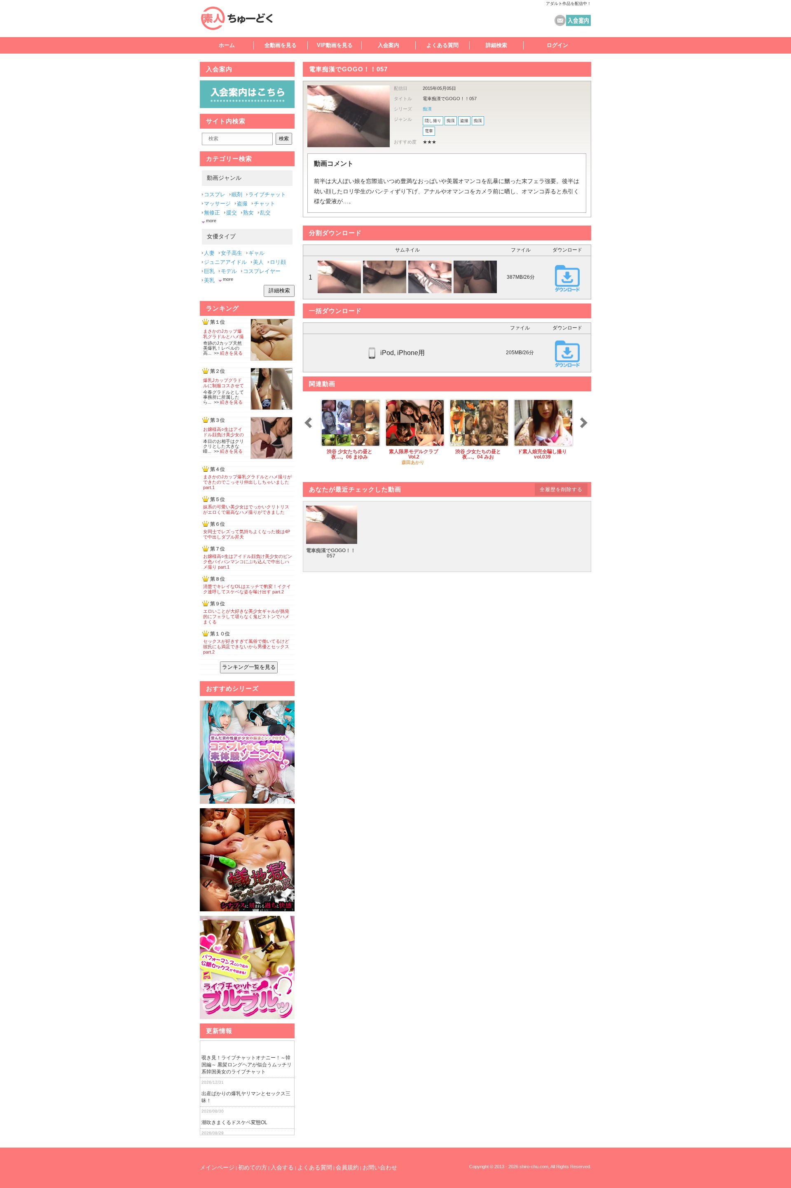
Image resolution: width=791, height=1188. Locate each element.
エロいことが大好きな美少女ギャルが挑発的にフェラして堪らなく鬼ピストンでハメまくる (246, 616)
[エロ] (247, 752)
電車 (429, 131)
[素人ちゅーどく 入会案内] (247, 106)
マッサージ (217, 203)
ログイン (557, 45)
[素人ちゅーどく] (245, 18)
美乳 (209, 280)
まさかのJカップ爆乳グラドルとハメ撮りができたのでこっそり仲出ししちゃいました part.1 (247, 482)
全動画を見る (280, 45)
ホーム (227, 45)
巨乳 (209, 271)
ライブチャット (267, 194)
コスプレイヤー (262, 271)
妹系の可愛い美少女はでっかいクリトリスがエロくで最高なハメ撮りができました (246, 509)
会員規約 (347, 1167)
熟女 (248, 212)
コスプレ (214, 194)
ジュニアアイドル (225, 262)
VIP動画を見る (335, 45)
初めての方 (252, 1167)
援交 (231, 212)
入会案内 (388, 45)
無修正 (212, 212)
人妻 (209, 253)
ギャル (256, 253)
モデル (229, 271)
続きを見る (231, 353)
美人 (258, 262)
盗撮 (464, 120)
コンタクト (560, 20)
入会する (282, 1167)
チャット (264, 203)
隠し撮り (433, 120)
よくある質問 (442, 45)
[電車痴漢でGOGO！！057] (331, 542)
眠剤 (237, 194)
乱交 (265, 212)
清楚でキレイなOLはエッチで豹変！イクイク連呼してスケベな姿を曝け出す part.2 (247, 589)
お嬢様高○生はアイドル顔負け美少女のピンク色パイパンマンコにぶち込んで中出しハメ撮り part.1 (247, 561)
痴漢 (427, 108)
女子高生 (231, 253)
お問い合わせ (380, 1167)
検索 (284, 138)
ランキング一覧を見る (249, 667)
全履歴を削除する (561, 489)
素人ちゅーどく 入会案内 (578, 20)
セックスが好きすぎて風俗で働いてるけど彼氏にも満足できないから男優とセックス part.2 (246, 646)
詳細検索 (496, 45)
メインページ (217, 1167)
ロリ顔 (278, 262)
